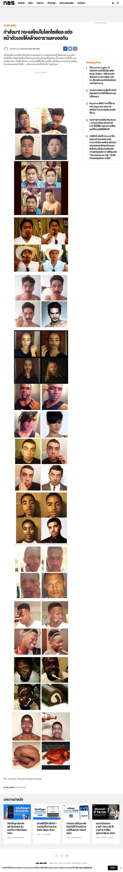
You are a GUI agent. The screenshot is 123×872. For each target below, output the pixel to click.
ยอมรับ (112, 868)
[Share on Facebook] (65, 49)
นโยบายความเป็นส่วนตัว (84, 868)
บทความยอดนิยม (66, 3)
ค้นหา (30, 3)
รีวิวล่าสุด (51, 3)
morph (9, 837)
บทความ (40, 3)
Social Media (20, 787)
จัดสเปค (21, 3)
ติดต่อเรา (81, 3)
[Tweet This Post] (70, 49)
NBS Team (16, 49)
